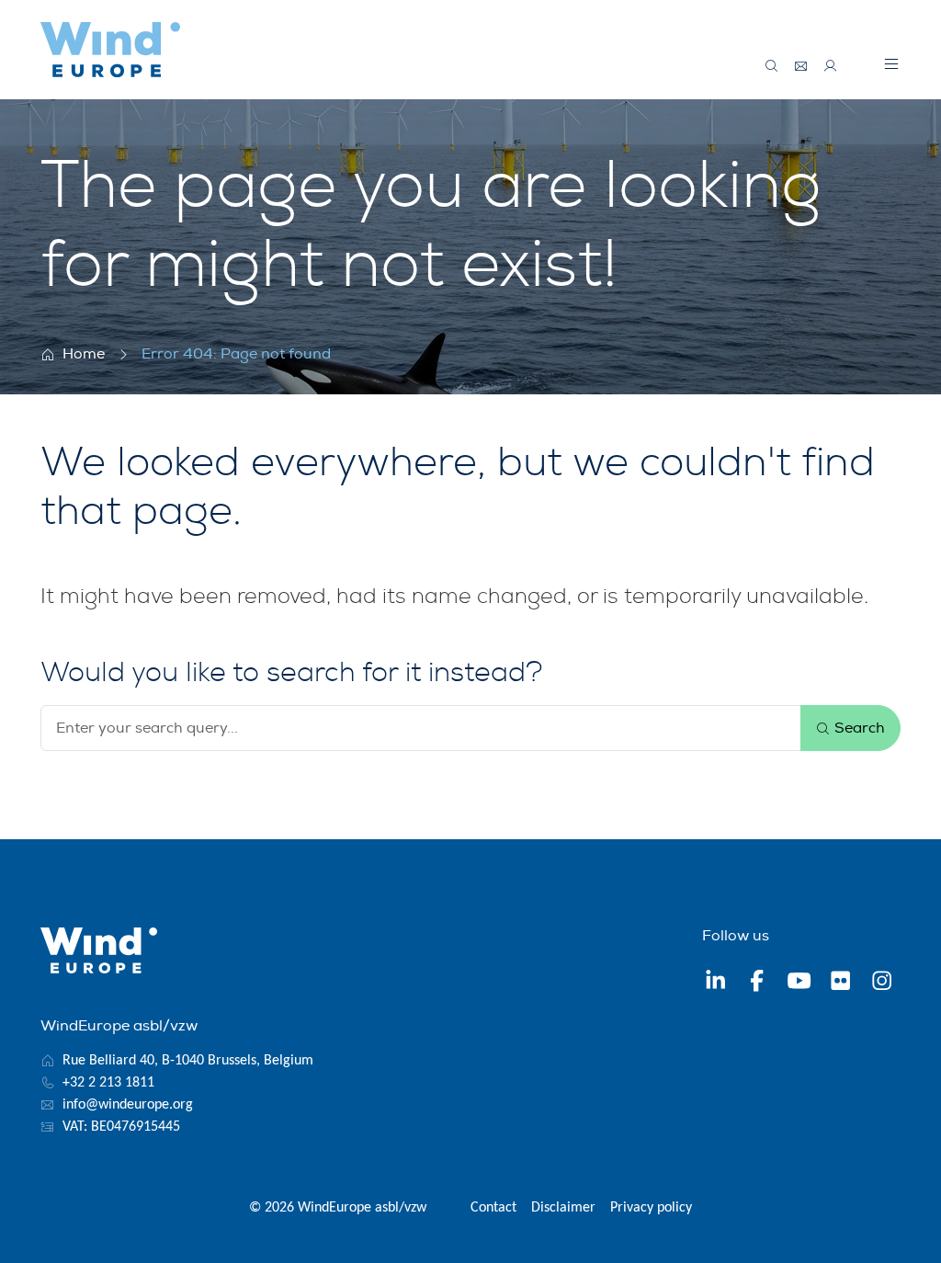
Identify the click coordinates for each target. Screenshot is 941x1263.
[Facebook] (756, 983)
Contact (493, 1207)
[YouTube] (799, 983)
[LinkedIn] (715, 983)
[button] (891, 63)
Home (83, 354)
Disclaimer (563, 1207)
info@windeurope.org (127, 1105)
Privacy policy (651, 1207)
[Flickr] (840, 983)
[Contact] (801, 66)
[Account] (830, 66)
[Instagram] (881, 983)
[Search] (772, 66)
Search (858, 728)
